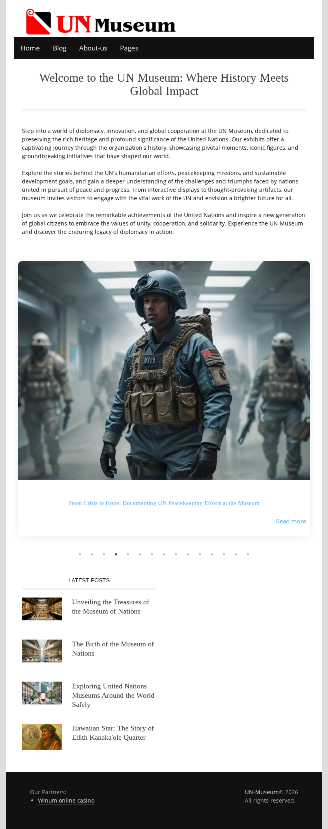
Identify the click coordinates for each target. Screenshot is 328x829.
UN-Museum (262, 792)
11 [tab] (200, 554)
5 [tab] (128, 554)
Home (30, 47)
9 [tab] (176, 554)
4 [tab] (116, 554)
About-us (93, 47)
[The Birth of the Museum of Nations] (42, 650)
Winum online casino (66, 800)
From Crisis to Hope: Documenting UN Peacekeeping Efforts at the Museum (164, 503)
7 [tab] (152, 554)
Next (322, 404)
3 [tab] (104, 554)
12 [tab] (212, 554)
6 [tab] (140, 554)
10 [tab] (188, 554)
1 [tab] (80, 554)
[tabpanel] (164, 404)
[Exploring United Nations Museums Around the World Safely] (42, 692)
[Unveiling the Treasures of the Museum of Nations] (42, 608)
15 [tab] (248, 554)
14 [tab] (236, 554)
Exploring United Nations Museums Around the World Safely (113, 695)
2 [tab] (92, 554)
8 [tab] (164, 554)
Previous (6, 404)
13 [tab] (224, 554)
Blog (59, 47)
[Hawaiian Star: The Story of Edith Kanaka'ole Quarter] (42, 736)
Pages (129, 47)
